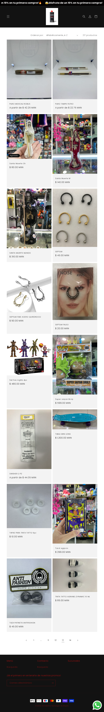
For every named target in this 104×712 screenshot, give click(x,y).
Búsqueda (12, 667)
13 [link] (63, 640)
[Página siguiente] (78, 640)
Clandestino (46, 706)
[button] (8, 17)
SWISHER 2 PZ (15, 474)
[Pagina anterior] (26, 640)
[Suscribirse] (52, 683)
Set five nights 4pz (18, 380)
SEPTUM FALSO (62, 325)
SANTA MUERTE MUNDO (20, 253)
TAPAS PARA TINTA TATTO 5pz (22, 533)
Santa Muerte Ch (17, 163)
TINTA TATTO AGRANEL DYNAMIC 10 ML (72, 597)
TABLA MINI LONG (63, 434)
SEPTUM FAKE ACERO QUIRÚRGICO (25, 317)
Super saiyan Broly (64, 399)
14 (70, 640)
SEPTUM (58, 252)
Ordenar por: (37, 35)
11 (48, 640)
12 (55, 640)
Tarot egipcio (61, 548)
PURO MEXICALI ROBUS (19, 104)
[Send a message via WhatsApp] (97, 705)
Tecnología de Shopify (60, 706)
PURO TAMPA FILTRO (64, 104)
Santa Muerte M (62, 178)
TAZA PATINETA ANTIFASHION (22, 623)
